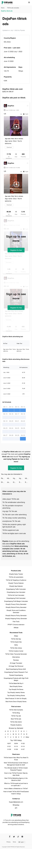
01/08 (16, 749)
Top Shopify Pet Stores (16, 689)
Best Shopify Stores (16, 686)
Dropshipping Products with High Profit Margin (16, 679)
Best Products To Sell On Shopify (16, 698)
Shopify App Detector (16, 586)
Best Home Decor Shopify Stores (16, 701)
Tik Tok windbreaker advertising (13, 502)
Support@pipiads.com (16, 802)
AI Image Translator (16, 663)
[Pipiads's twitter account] (14, 836)
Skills (16, 645)
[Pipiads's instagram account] (22, 836)
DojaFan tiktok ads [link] (7, 11)
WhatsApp (16, 805)
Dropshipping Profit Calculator (16, 598)
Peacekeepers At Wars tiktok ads (4, 478)
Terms (14, 842)
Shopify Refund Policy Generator (16, 607)
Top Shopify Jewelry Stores (16, 692)
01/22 (23, 743)
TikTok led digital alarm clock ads (14, 533)
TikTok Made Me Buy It (16, 683)
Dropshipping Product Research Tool (16, 672)
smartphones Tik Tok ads (11, 521)
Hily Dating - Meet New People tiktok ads (10, 478)
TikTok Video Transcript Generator (16, 654)
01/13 (16, 746)
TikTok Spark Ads (16, 642)
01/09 (9, 749)
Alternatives (16, 657)
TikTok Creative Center (16, 651)
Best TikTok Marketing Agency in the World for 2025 (16, 779)
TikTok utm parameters (16, 577)
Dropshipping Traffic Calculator (16, 589)
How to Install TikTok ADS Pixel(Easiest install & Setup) (16, 792)
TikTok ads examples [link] (13, 8)
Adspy (16, 636)
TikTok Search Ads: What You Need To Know (16, 758)
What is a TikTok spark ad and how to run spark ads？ (16, 784)
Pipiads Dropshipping (16, 675)
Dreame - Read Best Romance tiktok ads (4, 482)
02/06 (16, 743)
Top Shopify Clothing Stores (16, 695)
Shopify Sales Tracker (16, 574)
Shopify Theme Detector (16, 583)
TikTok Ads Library (16, 648)
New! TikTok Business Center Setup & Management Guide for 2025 (16, 764)
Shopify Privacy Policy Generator (16, 604)
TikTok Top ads (16, 716)
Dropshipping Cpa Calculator (16, 592)
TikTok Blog (16, 713)
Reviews (16, 660)
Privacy (8, 842)
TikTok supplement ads (10, 530)
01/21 (9, 746)
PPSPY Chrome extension (16, 624)
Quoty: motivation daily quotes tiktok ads (16, 482)
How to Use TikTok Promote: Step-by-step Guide (16, 774)
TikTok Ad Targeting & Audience (16, 580)
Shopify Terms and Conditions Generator (16, 611)
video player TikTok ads (10, 499)
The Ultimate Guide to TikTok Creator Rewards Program (16, 769)
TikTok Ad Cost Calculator (16, 595)
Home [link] (3, 8)
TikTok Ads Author (16, 722)
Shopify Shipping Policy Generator (16, 618)
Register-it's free (16, 250)
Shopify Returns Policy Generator (16, 615)
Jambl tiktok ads (10, 482)
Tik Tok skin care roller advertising (14, 514)
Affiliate (16, 628)
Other (27, 737)
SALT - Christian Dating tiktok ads (22, 482)
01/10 (23, 746)
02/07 (9, 743)
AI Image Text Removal (16, 666)
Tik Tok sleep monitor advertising (14, 518)
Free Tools (16, 621)
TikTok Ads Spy (16, 639)
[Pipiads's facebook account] (9, 836)
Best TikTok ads (16, 719)
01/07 (23, 749)
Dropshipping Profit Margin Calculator (16, 601)
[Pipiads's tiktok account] (18, 836)
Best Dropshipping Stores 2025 (16, 669)
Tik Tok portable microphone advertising (12, 506)
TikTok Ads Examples (16, 710)
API (16, 808)
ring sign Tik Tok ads (9, 511)
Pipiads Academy (16, 725)
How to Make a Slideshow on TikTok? (16, 788)
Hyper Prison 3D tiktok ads (16, 478)
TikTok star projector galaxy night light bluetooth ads (14, 525)
